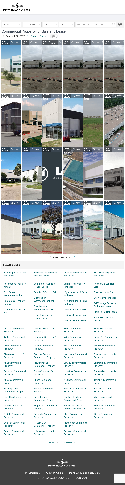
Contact (81, 477)
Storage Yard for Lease (105, 311)
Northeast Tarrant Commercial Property (74, 407)
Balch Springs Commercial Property (14, 390)
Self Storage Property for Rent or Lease (105, 305)
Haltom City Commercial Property (44, 424)
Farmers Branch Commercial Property (44, 356)
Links (51, 442)
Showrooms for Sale (104, 292)
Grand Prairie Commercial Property (44, 398)
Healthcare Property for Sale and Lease (46, 274)
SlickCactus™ (70, 442)
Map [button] (54, 36)
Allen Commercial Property (12, 347)
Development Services (84, 472)
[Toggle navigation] (119, 7)
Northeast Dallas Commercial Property (74, 398)
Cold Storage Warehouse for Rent (14, 294)
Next (28, 36)
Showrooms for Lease (105, 297)
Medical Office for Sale (75, 309)
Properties (32, 472)
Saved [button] (34, 36)
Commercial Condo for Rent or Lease (45, 285)
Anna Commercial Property (13, 364)
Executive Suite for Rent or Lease (43, 316)
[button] (114, 24)
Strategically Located (53, 477)
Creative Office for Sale (45, 292)
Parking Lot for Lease (75, 320)
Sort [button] (42, 36)
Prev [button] (3, 36)
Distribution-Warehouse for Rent (44, 299)
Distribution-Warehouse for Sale (43, 308)
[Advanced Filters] (120, 24)
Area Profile (54, 472)
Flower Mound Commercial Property (44, 364)
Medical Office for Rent (75, 314)
